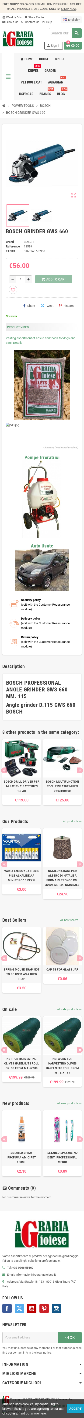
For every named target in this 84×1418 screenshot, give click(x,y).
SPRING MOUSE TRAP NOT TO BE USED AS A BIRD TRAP (21, 974)
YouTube (31, 1308)
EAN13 (10, 251)
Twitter (19, 1308)
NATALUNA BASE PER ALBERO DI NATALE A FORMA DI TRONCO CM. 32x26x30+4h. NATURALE (62, 878)
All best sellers (71, 920)
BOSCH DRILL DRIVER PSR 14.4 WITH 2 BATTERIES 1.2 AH (21, 786)
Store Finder (34, 17)
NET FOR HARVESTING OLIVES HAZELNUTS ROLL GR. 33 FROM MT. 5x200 (21, 1063)
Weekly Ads (12, 17)
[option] (21, 772)
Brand (10, 242)
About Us (12, 22)
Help (47, 22)
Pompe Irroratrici (42, 457)
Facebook (7, 1308)
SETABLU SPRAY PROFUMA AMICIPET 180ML (21, 1157)
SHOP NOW (68, 8)
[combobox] (65, 33)
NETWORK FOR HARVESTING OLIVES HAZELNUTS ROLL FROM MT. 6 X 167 (62, 1065)
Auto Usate (42, 546)
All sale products (69, 1009)
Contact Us (31, 22)
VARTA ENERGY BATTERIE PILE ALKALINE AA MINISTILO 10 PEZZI (21, 875)
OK (72, 1337)
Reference (13, 246)
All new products (69, 1103)
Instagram (56, 1308)
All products (72, 821)
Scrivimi (11, 316)
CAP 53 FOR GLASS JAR (62, 969)
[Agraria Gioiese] (18, 38)
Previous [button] (4, 770)
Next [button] (80, 770)
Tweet (49, 305)
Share (31, 305)
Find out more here (32, 1413)
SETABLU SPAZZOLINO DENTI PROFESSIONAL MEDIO (62, 1157)
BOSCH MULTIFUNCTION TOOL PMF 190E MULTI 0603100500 (62, 786)
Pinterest (69, 305)
